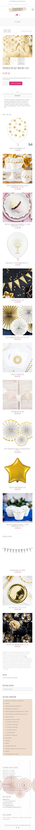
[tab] (17, 92)
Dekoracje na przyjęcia (11, 709)
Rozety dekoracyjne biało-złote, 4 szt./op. (17, 337)
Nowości (7, 741)
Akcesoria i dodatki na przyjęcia (14, 701)
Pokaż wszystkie (27, 31)
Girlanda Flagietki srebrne (17, 570)
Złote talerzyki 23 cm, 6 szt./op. (17, 607)
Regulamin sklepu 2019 (9, 787)
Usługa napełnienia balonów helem (15, 749)
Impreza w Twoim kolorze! (12, 719)
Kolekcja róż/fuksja (12, 727)
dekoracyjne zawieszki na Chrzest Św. (21, 661)
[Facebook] (16, 827)
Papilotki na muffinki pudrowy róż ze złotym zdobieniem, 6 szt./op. (17, 225)
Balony (7, 703)
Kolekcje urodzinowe (11, 735)
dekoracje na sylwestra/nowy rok (12, 776)
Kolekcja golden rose (13, 722)
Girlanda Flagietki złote (17, 300)
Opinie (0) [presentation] (17, 96)
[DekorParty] (17, 9)
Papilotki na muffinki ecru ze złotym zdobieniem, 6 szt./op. (17, 186)
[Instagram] (18, 827)
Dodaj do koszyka (16, 83)
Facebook (10, 4)
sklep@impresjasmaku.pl (18, 1)
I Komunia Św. (12, 654)
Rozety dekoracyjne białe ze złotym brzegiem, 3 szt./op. (17, 449)
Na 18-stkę (8, 738)
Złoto (22, 657)
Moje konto (24, 4)
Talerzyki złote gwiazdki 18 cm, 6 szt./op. (17, 644)
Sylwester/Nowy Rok (15, 657)
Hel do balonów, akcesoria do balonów (16, 714)
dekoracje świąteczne (9, 778)
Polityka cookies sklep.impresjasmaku (14, 790)
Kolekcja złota (20, 654)
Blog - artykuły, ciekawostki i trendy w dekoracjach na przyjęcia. (17, 818)
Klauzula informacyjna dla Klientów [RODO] (15, 789)
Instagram (17, 4)
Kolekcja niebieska (12, 724)
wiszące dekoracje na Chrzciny (11, 666)
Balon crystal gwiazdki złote (17, 148)
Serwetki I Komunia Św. (17, 374)
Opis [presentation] (17, 92)
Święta (7, 743)
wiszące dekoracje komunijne (21, 664)
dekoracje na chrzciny (9, 773)
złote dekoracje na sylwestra (15, 668)
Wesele (7, 751)
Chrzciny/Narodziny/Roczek (16, 652)
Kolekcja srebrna (12, 730)
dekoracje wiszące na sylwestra (17, 660)
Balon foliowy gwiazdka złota (17, 487)
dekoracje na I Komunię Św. (10, 658)
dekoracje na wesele (8, 775)
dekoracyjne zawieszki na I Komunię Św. (14, 663)
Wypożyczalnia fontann (12, 754)
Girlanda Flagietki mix (17, 411)
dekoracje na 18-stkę (9, 770)
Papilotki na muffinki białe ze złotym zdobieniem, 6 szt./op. (17, 525)
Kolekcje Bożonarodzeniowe (14, 655)
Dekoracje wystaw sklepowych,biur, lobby (16, 711)
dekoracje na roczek (8, 772)
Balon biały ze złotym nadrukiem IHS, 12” (17, 263)
